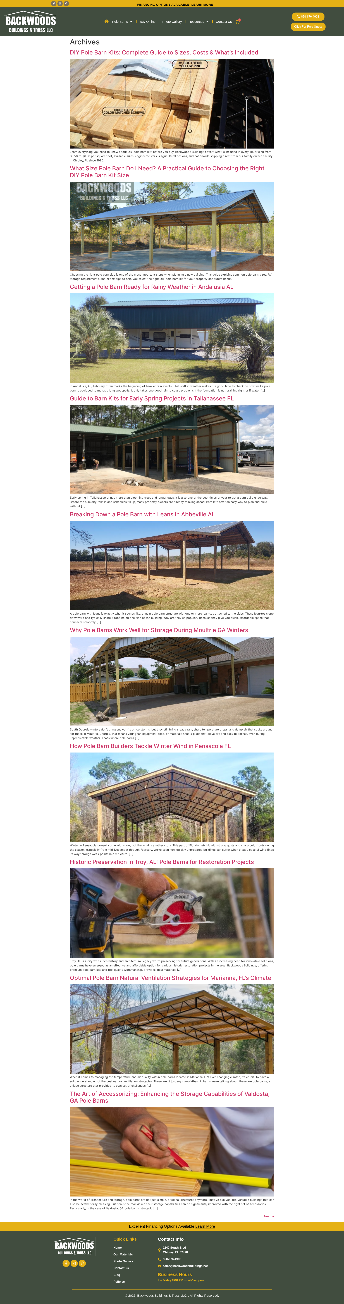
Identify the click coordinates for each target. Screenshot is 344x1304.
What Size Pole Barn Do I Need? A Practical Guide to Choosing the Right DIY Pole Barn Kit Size (167, 172)
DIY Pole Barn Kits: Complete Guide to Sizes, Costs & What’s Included (164, 52)
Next (269, 1216)
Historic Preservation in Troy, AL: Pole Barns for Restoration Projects (162, 861)
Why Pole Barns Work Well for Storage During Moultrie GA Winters (159, 630)
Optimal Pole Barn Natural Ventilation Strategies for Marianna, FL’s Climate (170, 977)
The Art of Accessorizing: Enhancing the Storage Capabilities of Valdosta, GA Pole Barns (170, 1097)
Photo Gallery (172, 21)
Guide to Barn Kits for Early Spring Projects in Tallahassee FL (152, 398)
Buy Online (148, 21)
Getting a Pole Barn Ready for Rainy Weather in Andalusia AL (151, 286)
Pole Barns (120, 21)
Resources (196, 21)
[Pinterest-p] (66, 3)
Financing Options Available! (164, 4)
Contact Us (224, 21)
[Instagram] (60, 3)
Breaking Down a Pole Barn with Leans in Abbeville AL (142, 514)
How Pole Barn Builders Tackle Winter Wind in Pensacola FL (150, 745)
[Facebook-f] (53, 3)
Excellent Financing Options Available (172, 1226)
